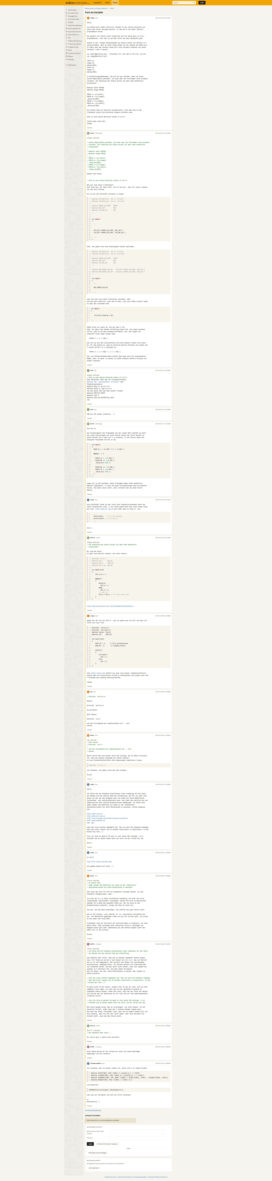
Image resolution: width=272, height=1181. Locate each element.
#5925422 (168, 1026)
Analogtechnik (72, 16)
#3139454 (168, 616)
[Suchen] (194, 3)
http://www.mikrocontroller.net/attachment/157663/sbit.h (110, 606)
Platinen (71, 22)
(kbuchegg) (98, 133)
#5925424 (168, 1047)
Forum (115, 3)
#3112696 (168, 424)
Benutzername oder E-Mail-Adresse (95, 1132)
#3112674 (168, 18)
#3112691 (168, 133)
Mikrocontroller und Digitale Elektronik (96, 8)
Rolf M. (92, 944)
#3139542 (168, 784)
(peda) (98, 538)
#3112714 (168, 500)
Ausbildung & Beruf (74, 53)
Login (202, 3)
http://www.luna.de (94, 814)
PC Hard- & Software (74, 44)
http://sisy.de (98, 673)
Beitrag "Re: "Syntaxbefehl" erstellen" (103, 382)
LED (127, 54)
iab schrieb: (92, 740)
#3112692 (168, 370)
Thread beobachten (94, 1110)
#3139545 (168, 853)
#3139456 (168, 692)
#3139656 (168, 876)
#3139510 (168, 735)
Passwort (90, 1138)
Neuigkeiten (98, 3)
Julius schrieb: (93, 881)
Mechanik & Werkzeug (75, 25)
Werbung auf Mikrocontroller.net (157, 1177)
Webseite (71, 59)
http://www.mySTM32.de (96, 820)
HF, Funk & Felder (73, 19)
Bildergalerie (72, 65)
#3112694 (168, 409)
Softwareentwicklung (75, 41)
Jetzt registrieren (94, 1168)
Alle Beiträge (72, 10)
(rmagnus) (98, 944)
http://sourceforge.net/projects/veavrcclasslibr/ (107, 818)
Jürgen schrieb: (93, 138)
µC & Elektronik (73, 13)
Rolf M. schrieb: (94, 1030)
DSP (69, 38)
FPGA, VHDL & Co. (73, 35)
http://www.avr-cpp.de (104, 509)
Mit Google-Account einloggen (98, 1153)
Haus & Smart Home (74, 32)
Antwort (89, 128)
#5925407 (168, 944)
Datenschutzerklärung (125, 1177)
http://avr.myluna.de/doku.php (99, 862)
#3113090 (168, 538)
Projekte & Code (73, 47)
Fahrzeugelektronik (74, 29)
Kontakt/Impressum (111, 1177)
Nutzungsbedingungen (140, 1177)
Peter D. (92, 538)
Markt (70, 50)
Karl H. (92, 133)
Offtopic (70, 56)
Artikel (107, 3)
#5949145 (168, 1063)
